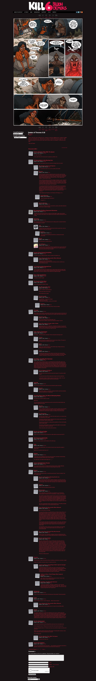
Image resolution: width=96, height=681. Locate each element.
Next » (43, 649)
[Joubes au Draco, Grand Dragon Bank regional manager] (36, 566)
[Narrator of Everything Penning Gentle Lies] (36, 478)
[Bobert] (31, 472)
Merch (54, 12)
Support (44, 12)
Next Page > (53, 129)
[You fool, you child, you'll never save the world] (48, 125)
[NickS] (36, 345)
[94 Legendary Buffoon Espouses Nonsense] (31, 212)
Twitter (78, 12)
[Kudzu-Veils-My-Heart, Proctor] (31, 464)
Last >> (56, 17)
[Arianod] (36, 486)
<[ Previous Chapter (46, 130)
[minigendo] (31, 593)
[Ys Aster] (31, 312)
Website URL (51, 666)
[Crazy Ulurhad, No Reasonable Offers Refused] (36, 260)
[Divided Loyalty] (36, 298)
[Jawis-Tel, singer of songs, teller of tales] (36, 325)
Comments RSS (64, 147)
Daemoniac (37, 12)
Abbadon (31, 134)
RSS (82, 12)
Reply (45, 153)
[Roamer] (31, 560)
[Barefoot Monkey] (36, 204)
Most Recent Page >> (56, 130)
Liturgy (26, 12)
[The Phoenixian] (36, 415)
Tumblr (77, 12)
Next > (53, 17)
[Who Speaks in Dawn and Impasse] (36, 167)
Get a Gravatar (56, 664)
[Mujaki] (36, 240)
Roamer (36, 557)
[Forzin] (36, 352)
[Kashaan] (37, 233)
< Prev (43, 17)
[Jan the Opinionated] (31, 623)
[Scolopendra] (36, 492)
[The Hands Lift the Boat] (31, 283)
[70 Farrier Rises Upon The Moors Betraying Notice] (31, 397)
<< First (40, 17)
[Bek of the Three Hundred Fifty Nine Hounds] (36, 533)
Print (49, 12)
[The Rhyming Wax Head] (36, 288)
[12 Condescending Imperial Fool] (31, 268)
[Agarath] (31, 384)
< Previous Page (43, 129)
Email (80, 12)
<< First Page (40, 129)
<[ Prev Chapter (46, 17)
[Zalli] (36, 227)
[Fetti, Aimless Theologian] (31, 333)
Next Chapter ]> (49, 17)
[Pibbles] (31, 455)
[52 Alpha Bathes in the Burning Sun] (31, 162)
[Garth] (31, 599)
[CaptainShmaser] (37, 197)
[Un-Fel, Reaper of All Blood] (36, 372)
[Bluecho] (36, 173)
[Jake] (31, 446)
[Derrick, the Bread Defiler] (31, 433)
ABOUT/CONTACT (18, 12)
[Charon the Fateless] (31, 644)
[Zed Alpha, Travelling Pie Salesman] (31, 360)
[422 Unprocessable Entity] (31, 439)
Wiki (31, 12)
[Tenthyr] (36, 339)
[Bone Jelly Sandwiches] (31, 276)
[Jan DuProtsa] (36, 246)
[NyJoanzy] (31, 220)
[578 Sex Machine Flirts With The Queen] (31, 153)
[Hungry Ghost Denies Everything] (31, 254)
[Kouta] (31, 611)
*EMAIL (54, 664)
